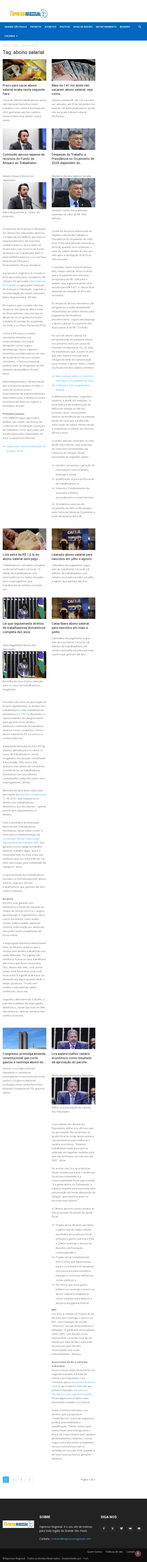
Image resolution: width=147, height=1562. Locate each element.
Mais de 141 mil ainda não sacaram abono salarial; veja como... (72, 89)
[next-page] (29, 1479)
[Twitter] (122, 2)
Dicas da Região (82, 26)
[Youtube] (141, 2)
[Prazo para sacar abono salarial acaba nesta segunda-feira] (24, 70)
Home (6, 45)
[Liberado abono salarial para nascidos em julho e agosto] (73, 539)
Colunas (9, 35)
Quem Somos (94, 1551)
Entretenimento (106, 26)
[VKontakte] (135, 2)
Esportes (35, 26)
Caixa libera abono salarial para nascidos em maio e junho (70, 628)
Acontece (50, 26)
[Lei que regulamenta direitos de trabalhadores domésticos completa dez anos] (24, 608)
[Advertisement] (99, 14)
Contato (130, 1551)
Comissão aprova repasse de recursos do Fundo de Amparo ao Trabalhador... (24, 159)
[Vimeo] (129, 2)
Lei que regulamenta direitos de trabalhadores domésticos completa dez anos (24, 628)
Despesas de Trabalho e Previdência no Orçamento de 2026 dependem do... (73, 159)
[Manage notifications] (138, 1554)
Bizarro (125, 26)
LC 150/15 (22, 714)
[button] (139, 27)
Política (65, 26)
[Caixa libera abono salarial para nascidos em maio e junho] (73, 608)
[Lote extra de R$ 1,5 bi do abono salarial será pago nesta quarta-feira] (24, 539)
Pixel (85, 1558)
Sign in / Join (75, 2)
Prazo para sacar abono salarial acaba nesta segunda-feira (24, 89)
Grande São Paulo (15, 26)
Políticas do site (114, 1551)
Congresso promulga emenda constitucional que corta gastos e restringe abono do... (24, 1058)
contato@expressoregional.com (71, 1539)
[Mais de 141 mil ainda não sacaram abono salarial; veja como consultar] (73, 70)
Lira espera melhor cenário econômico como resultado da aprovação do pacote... (72, 1058)
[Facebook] (116, 2)
